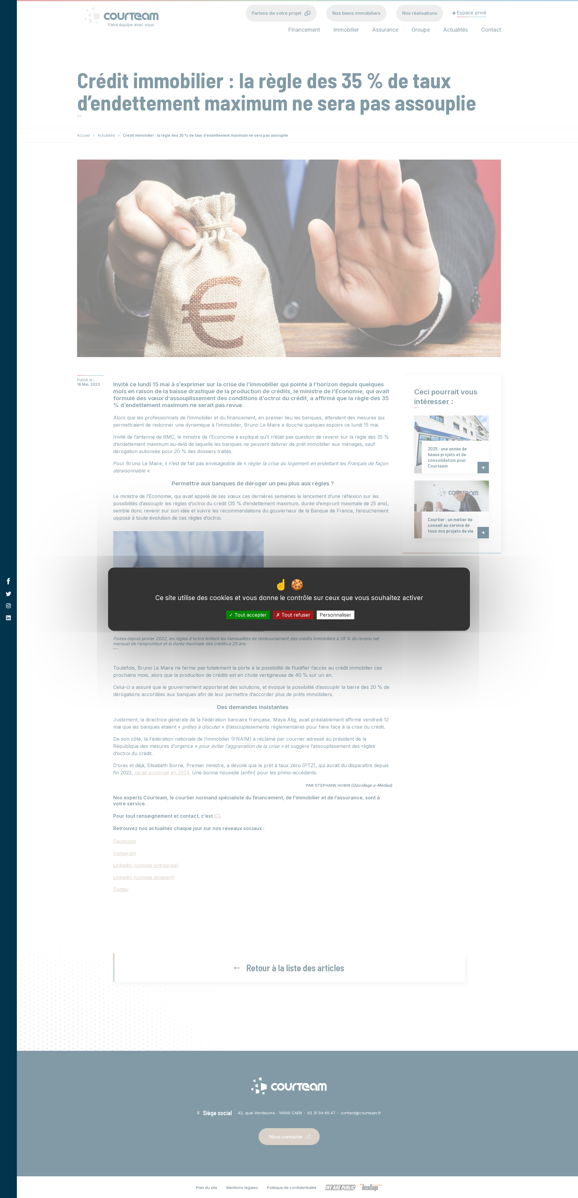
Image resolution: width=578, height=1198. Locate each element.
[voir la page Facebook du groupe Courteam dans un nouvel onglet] (8, 581)
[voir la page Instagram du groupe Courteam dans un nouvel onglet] (8, 605)
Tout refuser (295, 614)
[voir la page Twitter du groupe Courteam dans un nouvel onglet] (8, 594)
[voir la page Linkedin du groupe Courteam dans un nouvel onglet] (8, 617)
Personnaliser (335, 614)
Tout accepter (250, 614)
